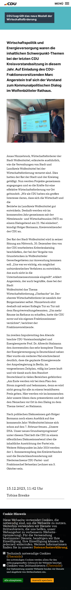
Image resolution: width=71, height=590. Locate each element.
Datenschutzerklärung (50, 547)
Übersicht (15, 556)
